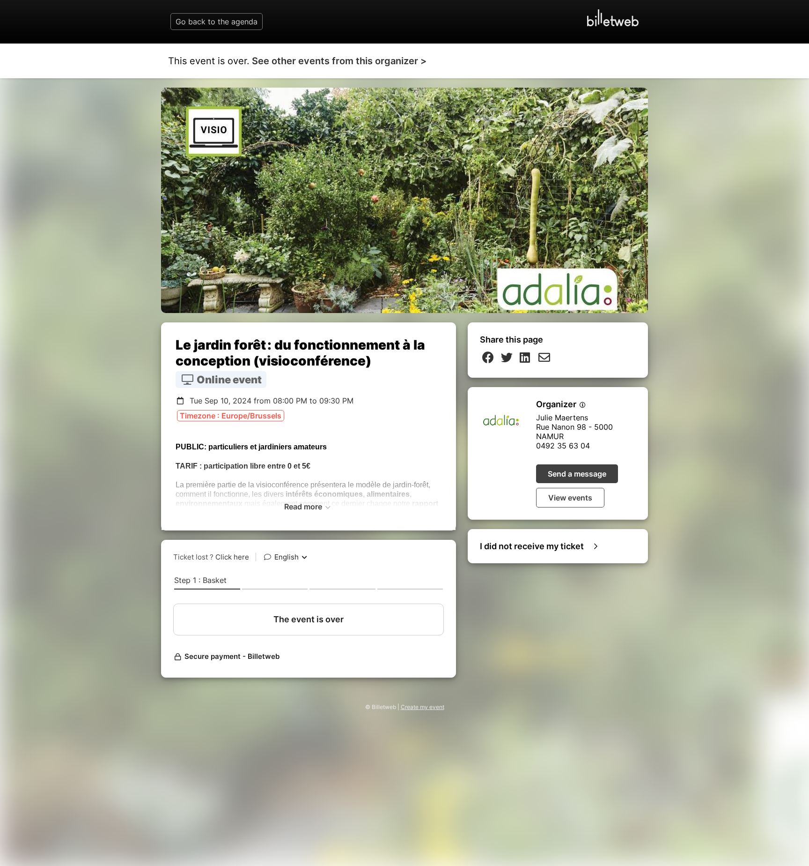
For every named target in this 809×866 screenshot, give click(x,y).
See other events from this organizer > (339, 61)
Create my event (422, 706)
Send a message (577, 473)
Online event (228, 379)
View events (570, 497)
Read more (304, 506)
